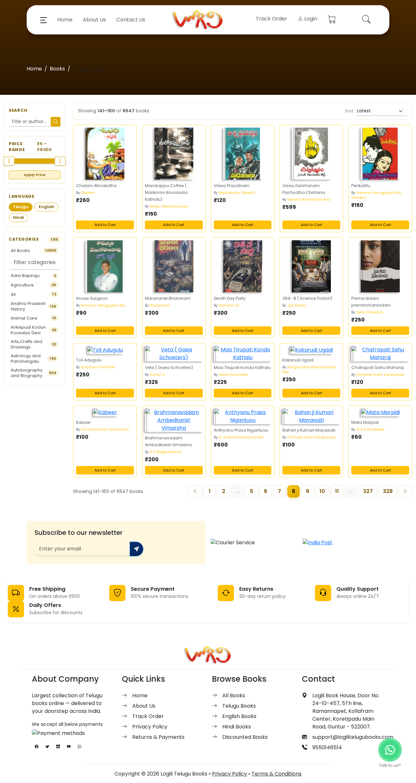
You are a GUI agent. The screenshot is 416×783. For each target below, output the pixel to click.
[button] (43, 19)
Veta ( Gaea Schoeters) (169, 367)
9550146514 (327, 747)
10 (322, 491)
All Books (233, 695)
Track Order (271, 18)
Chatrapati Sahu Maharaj (377, 367)
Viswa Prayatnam (232, 185)
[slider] (9, 161)
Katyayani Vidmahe (98, 367)
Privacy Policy (149, 726)
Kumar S (157, 374)
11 (337, 491)
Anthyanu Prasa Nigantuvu (241, 430)
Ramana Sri (160, 305)
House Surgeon (92, 298)
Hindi (18, 217)
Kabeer (83, 422)
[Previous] (195, 491)
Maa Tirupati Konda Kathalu (242, 367)
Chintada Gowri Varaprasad (380, 374)
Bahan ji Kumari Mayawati (308, 430)
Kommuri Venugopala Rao (103, 305)
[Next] (405, 491)
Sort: (349, 111)
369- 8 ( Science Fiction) (307, 298)
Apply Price (35, 174)
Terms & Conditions (277, 773)
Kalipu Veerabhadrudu (169, 206)
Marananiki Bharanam (168, 298)
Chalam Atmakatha (96, 185)
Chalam (88, 192)
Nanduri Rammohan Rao (308, 199)
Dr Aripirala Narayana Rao (241, 437)
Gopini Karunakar (233, 374)
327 (368, 491)
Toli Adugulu (88, 360)
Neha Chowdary (369, 312)
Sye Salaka (296, 305)
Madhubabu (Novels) (237, 192)
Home (64, 19)
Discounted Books (245, 737)
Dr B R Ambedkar (370, 429)
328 (388, 491)
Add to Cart (105, 224)
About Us (94, 19)
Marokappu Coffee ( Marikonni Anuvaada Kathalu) (166, 192)
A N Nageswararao (166, 451)
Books (57, 68)
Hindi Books (236, 726)
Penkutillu (360, 185)
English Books (239, 716)
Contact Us (130, 19)
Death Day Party (230, 298)
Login (310, 18)
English (46, 206)
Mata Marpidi (365, 422)
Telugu (20, 206)
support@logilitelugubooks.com (352, 737)
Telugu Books (239, 706)
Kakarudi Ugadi (298, 360)
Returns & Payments (158, 737)
